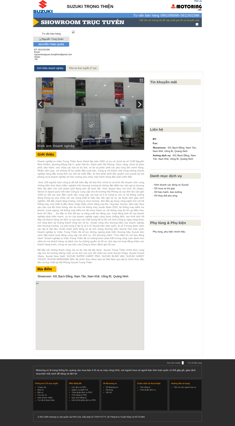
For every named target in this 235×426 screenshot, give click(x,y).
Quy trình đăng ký (79, 398)
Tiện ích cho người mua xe (185, 387)
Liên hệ (109, 392)
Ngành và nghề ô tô (80, 390)
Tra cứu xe (42, 395)
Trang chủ (42, 387)
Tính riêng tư (145, 387)
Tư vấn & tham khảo (46, 400)
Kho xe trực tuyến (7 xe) (83, 68)
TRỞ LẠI (198, 1)
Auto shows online (45, 398)
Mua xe (41, 390)
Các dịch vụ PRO (79, 387)
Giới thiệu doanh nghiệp (50, 68)
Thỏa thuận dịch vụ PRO (82, 392)
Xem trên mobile (173, 363)
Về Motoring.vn (112, 387)
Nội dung (109, 390)
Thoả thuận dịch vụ (148, 390)
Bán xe (40, 392)
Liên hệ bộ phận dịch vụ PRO (84, 400)
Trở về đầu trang (195, 363)
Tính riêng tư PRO (79, 395)
